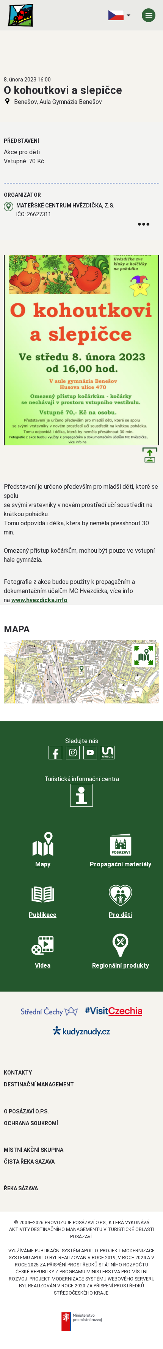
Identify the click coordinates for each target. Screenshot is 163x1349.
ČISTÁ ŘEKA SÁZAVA (29, 1162)
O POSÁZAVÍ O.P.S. (26, 1111)
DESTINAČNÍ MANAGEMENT (39, 1084)
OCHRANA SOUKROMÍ (31, 1123)
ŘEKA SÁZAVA (21, 1188)
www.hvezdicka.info (39, 600)
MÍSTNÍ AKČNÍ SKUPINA (33, 1150)
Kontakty (18, 1073)
